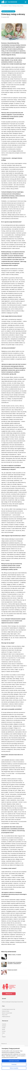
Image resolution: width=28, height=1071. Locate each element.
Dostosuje (14, 1064)
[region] (14, 1058)
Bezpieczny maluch (12, 969)
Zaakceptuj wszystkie (14, 1060)
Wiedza (10, 5)
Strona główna (4, 5)
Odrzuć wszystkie (14, 1068)
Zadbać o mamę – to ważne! (14, 954)
